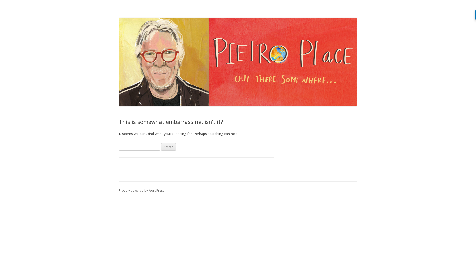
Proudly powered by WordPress (141, 190)
